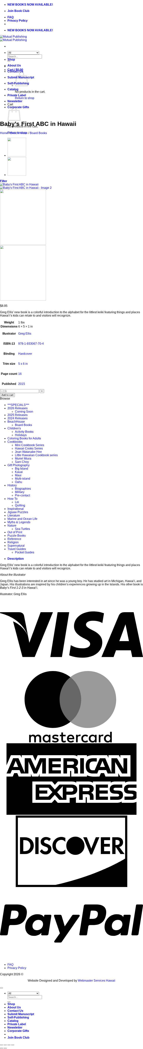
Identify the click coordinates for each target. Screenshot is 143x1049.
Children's (14, 428)
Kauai (19, 471)
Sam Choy (22, 461)
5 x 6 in (23, 363)
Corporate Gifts (18, 1030)
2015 (21, 383)
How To (12, 498)
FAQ (10, 17)
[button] (3, 181)
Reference (14, 539)
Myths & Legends (18, 522)
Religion (13, 542)
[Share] (8, 1044)
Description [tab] (15, 558)
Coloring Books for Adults (24, 438)
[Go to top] (1, 987)
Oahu (18, 482)
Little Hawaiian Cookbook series (36, 455)
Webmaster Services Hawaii (96, 980)
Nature (11, 525)
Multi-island (22, 478)
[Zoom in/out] (1, 1044)
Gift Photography (18, 465)
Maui (18, 475)
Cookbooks (15, 441)
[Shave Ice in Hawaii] (16, 155)
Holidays (21, 435)
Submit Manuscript (20, 1014)
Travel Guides (16, 549)
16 (20, 373)
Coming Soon (24, 411)
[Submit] (8, 1001)
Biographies (23, 488)
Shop (11, 59)
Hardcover (25, 353)
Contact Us (15, 1010)
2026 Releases (17, 408)
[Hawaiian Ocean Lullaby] (16, 174)
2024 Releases (17, 418)
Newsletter (14, 101)
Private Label (16, 95)
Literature (13, 515)
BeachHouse (19, 133)
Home (4, 133)
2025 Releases (17, 415)
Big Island (21, 468)
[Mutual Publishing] (13, 38)
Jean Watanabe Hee (28, 451)
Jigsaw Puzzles (17, 512)
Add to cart (7, 395)
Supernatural (16, 545)
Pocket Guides (24, 552)
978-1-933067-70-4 (31, 343)
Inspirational (15, 508)
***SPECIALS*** (18, 404)
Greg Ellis (24, 333)
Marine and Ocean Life (22, 518)
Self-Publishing (18, 1017)
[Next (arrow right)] (5, 1048)
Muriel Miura (23, 458)
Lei (17, 502)
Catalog (12, 89)
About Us (14, 65)
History (12, 485)
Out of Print (14, 532)
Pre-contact (22, 495)
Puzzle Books (16, 535)
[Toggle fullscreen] (5, 1044)
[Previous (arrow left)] (1, 1048)
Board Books (38, 133)
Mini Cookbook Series (29, 445)
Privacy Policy (17, 20)
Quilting (20, 505)
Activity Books (24, 431)
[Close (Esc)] (12, 1044)
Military (19, 492)
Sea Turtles (22, 528)
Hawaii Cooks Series (29, 448)
